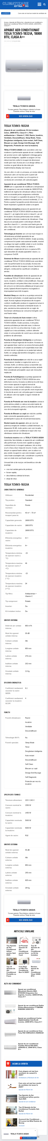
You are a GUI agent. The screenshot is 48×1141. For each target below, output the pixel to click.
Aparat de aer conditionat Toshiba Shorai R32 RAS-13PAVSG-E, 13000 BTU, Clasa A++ (30, 1046)
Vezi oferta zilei (26, 116)
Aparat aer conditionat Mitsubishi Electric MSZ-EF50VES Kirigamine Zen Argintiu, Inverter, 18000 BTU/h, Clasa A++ (30, 993)
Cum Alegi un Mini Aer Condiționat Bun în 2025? (24, 969)
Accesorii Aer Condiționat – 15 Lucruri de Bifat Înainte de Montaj (30, 1121)
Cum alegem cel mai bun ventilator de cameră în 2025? (28, 1073)
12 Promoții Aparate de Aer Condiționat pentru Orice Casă (24, 950)
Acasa (6, 22)
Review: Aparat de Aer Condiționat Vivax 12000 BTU (35, 971)
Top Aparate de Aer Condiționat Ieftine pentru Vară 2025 (11, 950)
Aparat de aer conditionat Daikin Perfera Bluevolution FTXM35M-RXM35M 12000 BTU (31, 1007)
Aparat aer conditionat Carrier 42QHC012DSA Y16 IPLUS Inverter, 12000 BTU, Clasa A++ (30, 1020)
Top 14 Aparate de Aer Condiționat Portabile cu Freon (11, 971)
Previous (7, 65)
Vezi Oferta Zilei (29, 1138)
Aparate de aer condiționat (33, 22)
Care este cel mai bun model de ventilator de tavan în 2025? (30, 1085)
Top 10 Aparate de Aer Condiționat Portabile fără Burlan (29, 1109)
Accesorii (21, 1126)
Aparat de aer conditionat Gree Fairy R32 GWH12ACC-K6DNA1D (31, 1032)
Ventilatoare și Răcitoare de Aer (29, 1078)
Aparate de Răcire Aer (16, 22)
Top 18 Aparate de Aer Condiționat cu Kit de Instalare (35, 950)
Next (41, 65)
